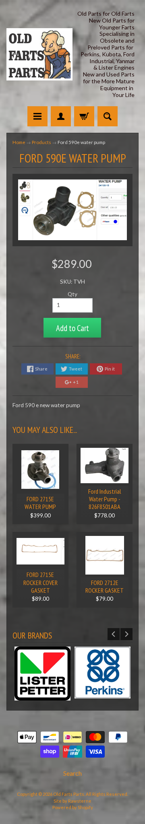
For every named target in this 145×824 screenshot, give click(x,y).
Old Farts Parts (68, 794)
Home (18, 142)
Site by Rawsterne (72, 800)
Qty (72, 294)
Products (41, 142)
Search (72, 773)
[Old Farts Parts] (39, 54)
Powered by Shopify (72, 807)
